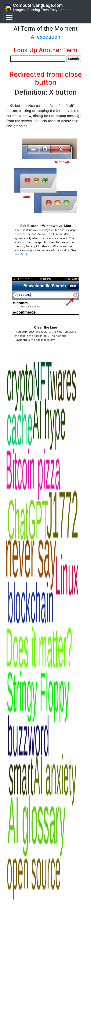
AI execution (45, 37)
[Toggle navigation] (9, 17)
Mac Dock (21, 254)
